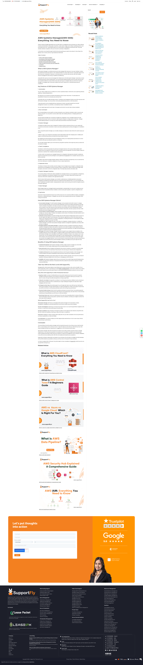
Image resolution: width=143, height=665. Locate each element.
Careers (126, 1)
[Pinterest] (116, 650)
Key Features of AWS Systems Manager (47, 59)
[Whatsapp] (141, 331)
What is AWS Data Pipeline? (44, 454)
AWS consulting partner (64, 268)
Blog (130, 1)
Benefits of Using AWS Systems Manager (47, 61)
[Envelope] (141, 335)
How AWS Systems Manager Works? (46, 60)
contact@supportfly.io (27, 1)
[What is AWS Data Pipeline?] (61, 441)
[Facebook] (105, 650)
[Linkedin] (114, 650)
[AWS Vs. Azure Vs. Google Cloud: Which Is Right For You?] (61, 414)
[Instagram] (107, 650)
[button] (142, 328)
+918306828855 (7, 1)
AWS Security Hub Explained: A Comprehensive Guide (50, 482)
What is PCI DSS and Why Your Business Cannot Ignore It (40, 647)
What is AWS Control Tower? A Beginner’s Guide (49, 400)
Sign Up (138, 1)
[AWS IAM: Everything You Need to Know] (61, 496)
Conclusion (41, 64)
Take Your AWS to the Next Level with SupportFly (49, 63)
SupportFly (73, 341)
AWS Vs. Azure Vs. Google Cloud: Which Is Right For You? (50, 427)
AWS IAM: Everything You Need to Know (47, 509)
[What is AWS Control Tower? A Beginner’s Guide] (61, 387)
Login (134, 1)
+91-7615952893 (16, 1)
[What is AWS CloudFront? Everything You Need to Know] (61, 360)
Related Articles (42, 66)
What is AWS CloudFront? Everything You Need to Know (50, 373)
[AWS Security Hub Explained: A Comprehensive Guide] (61, 469)
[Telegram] (109, 650)
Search (102, 11)
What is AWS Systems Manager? (45, 57)
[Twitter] (112, 650)
